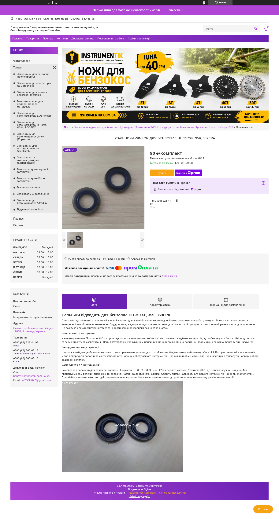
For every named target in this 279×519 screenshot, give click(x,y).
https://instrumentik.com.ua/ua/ (31, 375)
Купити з (181, 172)
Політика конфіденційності (172, 493)
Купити (162, 172)
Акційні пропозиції (139, 38)
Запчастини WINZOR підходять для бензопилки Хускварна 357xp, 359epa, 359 (184, 127)
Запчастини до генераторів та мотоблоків (34, 84)
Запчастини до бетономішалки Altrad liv (32, 201)
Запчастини (175, 10)
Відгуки (18, 225)
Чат (266, 509)
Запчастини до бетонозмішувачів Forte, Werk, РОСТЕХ (32, 125)
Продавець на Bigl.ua (139, 489)
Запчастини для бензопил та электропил (33, 75)
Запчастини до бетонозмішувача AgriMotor (34, 114)
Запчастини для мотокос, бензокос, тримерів (32, 93)
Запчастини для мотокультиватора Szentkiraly (28, 148)
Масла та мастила (28, 187)
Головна (17, 38)
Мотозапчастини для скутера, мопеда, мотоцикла (30, 104)
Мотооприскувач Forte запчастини (31, 179)
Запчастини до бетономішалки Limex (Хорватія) (30, 136)
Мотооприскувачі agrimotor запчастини (33, 170)
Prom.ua (157, 486)
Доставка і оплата (83, 38)
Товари (30, 38)
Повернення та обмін (110, 38)
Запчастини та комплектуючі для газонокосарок (28, 160)
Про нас (48, 38)
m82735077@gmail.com (36, 380)
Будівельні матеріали (30, 209)
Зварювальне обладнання (33, 193)
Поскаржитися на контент (142, 493)
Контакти (62, 38)
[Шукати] (255, 28)
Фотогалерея (21, 60)
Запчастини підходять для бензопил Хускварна (103, 127)
